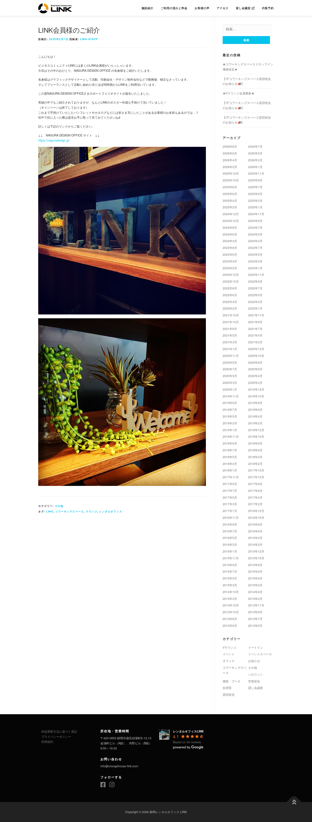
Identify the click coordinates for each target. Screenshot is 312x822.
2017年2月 (255, 504)
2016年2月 (255, 544)
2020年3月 (230, 382)
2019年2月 (255, 423)
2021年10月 (231, 322)
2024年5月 (255, 234)
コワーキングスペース (69, 511)
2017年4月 (255, 497)
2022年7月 (255, 288)
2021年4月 (255, 335)
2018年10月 (256, 436)
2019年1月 (230, 430)
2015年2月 (255, 585)
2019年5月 (230, 416)
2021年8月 (230, 329)
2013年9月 (255, 612)
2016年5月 (230, 538)
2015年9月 (230, 565)
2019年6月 (255, 409)
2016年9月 (230, 524)
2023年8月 (230, 247)
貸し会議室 (244, 8)
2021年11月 (256, 315)
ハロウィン (255, 674)
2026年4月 (230, 160)
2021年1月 (230, 349)
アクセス (223, 8)
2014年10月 (231, 592)
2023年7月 (255, 247)
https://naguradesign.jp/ (54, 140)
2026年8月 (230, 146)
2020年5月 (230, 376)
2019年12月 (256, 389)
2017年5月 (230, 497)
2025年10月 (231, 180)
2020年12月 (256, 349)
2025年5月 (255, 194)
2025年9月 (255, 180)
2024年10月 (231, 221)
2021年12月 (231, 315)
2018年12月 (256, 430)
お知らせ (254, 661)
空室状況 (254, 681)
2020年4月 (255, 376)
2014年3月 (230, 598)
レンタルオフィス (110, 511)
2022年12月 (231, 274)
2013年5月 (255, 625)
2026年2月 (230, 167)
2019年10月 (256, 396)
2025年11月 (256, 173)
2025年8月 (230, 187)
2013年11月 (256, 605)
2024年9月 (255, 221)
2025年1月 (255, 207)
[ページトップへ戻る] (294, 802)
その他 (59, 506)
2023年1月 (255, 268)
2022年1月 (255, 308)
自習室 (227, 688)
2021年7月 (255, 329)
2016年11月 (231, 517)
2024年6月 (230, 234)
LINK (49, 511)
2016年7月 (230, 531)
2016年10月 (256, 517)
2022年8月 (230, 288)
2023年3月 (255, 261)
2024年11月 (256, 214)
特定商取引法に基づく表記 (59, 731)
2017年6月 (255, 490)
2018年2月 (255, 463)
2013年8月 (230, 619)
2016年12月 (256, 511)
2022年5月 (255, 295)
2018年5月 (230, 457)
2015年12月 (256, 551)
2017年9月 (230, 484)
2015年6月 (255, 571)
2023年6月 (230, 254)
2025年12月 (231, 173)
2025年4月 (230, 200)
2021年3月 (230, 342)
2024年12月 (231, 214)
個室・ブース (231, 681)
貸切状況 (229, 694)
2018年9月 (230, 443)
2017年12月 (256, 470)
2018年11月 (231, 436)
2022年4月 (230, 302)
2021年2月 (255, 342)
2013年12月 (231, 605)
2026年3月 (255, 160)
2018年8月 (255, 443)
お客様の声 (202, 8)
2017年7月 (230, 490)
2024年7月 (255, 227)
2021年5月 (230, 335)
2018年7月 (230, 450)
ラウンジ (91, 511)
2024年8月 (230, 227)
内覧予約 (268, 8)
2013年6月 (230, 625)
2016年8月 (255, 524)
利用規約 (47, 741)
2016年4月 (255, 538)
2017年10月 (256, 477)
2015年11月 (231, 558)
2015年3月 (230, 585)
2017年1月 (230, 511)
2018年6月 (255, 450)
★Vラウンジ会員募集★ (238, 93)
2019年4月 (255, 416)
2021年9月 (255, 322)
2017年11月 (231, 477)
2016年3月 (230, 544)
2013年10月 (231, 612)
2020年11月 (231, 355)
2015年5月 (230, 578)
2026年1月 (255, 167)
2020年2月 (255, 382)
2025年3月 (255, 200)
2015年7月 (230, 571)
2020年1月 (230, 389)
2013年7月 (255, 619)
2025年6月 (230, 194)
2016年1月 (230, 551)
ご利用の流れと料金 (174, 8)
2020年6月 (255, 369)
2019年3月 (230, 423)
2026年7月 (255, 146)
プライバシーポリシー (56, 736)
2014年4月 (255, 592)
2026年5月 (255, 153)
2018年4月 (255, 457)
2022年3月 (255, 302)
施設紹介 (147, 8)
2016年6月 (255, 531)
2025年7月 (255, 187)
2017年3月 (230, 504)
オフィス (229, 661)
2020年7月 (230, 369)
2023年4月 (230, 261)
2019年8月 (255, 403)
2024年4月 (230, 241)
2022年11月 (256, 274)
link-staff (89, 39)
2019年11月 (231, 396)
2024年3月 (255, 241)
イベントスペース (260, 654)
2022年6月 (230, 295)
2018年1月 (230, 470)
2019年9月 (230, 403)
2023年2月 (230, 268)
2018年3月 (230, 463)
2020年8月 (255, 362)
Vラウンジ (229, 647)
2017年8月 (255, 484)
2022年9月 (255, 281)
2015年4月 (255, 578)
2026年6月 (230, 153)
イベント (229, 654)
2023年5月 (255, 254)
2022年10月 (231, 281)
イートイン (255, 647)
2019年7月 (230, 409)
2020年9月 (230, 362)
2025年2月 (230, 207)
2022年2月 (230, 308)
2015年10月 (256, 558)
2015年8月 (255, 565)
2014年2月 (255, 598)
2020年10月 (256, 355)
